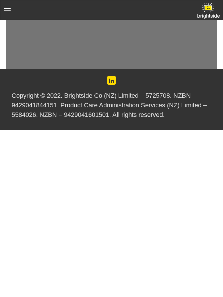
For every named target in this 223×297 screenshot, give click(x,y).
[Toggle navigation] (7, 12)
